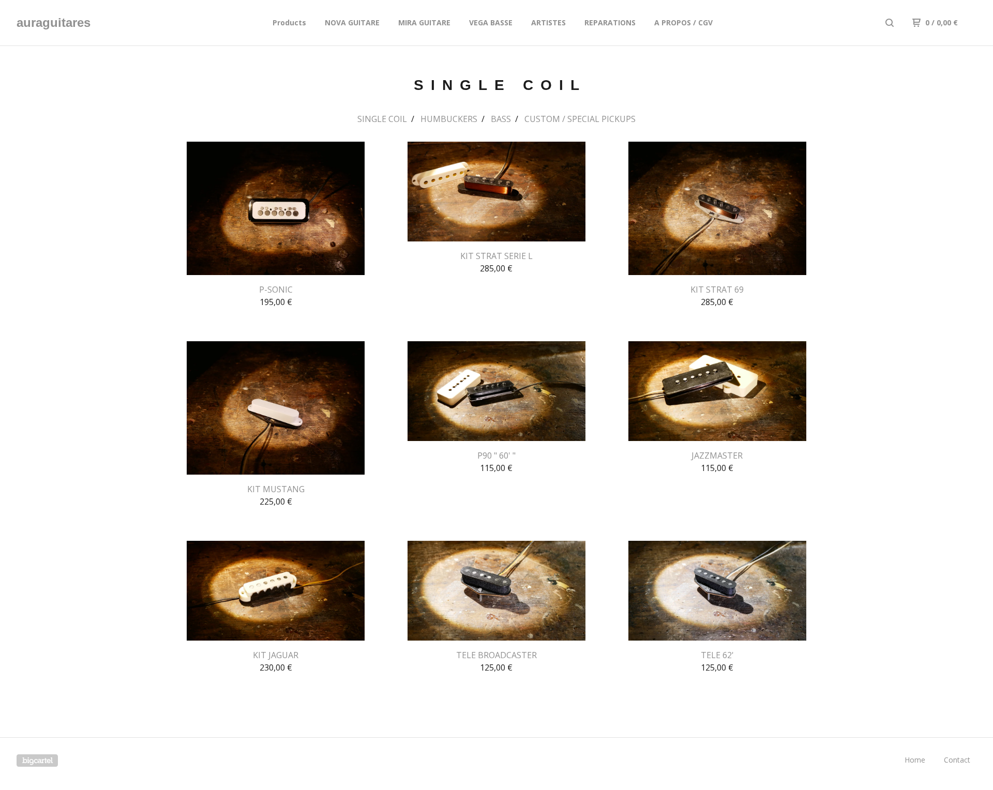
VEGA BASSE (491, 22)
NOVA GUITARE (352, 22)
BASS (501, 119)
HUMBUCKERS (448, 119)
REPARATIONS (610, 22)
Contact (957, 760)
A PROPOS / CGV (683, 22)
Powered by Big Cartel (37, 760)
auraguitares (54, 22)
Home (915, 760)
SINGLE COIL (382, 119)
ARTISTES (548, 22)
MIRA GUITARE (424, 22)
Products (289, 22)
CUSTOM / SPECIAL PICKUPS (580, 119)
